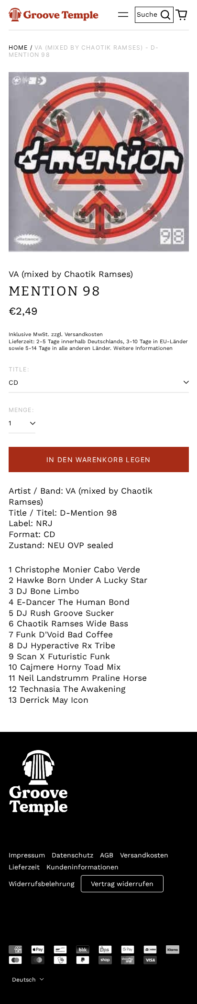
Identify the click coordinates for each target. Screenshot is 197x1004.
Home (18, 47)
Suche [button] (155, 13)
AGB (106, 855)
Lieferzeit (24, 867)
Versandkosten (144, 855)
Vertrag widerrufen (122, 884)
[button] (181, 14)
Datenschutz (72, 855)
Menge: (21, 409)
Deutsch (25, 979)
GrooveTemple (53, 912)
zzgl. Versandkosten (77, 334)
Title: (19, 369)
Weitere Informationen (143, 348)
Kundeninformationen (82, 867)
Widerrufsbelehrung (41, 884)
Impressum (27, 855)
